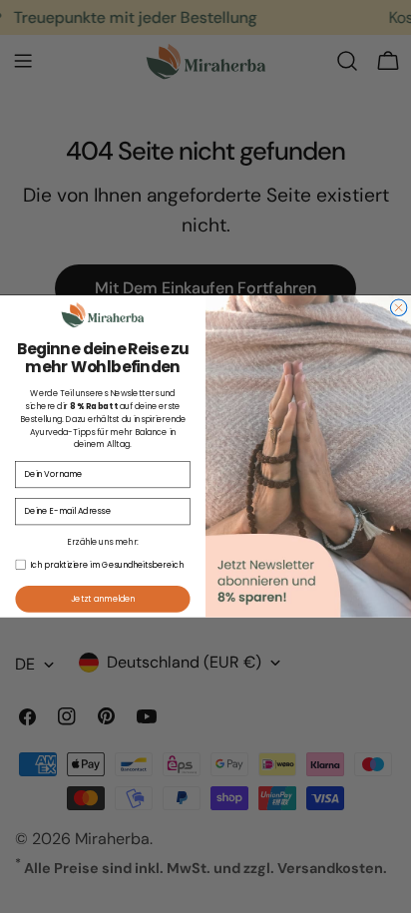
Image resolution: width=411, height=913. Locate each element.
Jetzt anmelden (103, 599)
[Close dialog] (398, 307)
